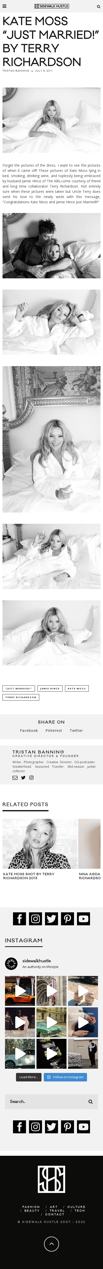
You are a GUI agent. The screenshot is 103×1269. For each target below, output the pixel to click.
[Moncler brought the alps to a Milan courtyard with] (51, 1022)
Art (54, 1207)
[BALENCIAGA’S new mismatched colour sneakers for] (51, 1054)
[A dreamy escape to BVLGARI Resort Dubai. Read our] (83, 991)
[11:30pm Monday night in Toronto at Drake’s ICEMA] (20, 1022)
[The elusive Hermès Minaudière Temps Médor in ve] (83, 1022)
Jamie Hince (50, 688)
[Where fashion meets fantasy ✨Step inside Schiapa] (51, 991)
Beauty (32, 1211)
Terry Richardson (64, 186)
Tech (80, 1211)
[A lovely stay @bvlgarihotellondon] (20, 991)
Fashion (31, 1207)
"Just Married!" (18, 688)
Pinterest (54, 730)
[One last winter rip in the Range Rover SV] (20, 1054)
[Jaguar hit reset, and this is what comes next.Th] (83, 1054)
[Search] (98, 6)
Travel (57, 1211)
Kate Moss (77, 688)
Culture (77, 1207)
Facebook (29, 730)
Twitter (76, 730)
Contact (54, 1214)
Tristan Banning (15, 70)
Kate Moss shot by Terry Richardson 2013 (28, 876)
